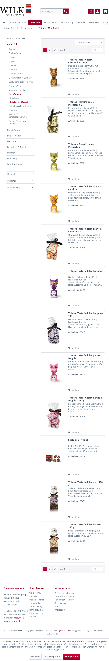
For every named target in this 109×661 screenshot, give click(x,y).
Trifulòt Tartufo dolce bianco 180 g (84, 526)
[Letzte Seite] (55, 50)
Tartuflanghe (15, 94)
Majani (12, 61)
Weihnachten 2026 (16, 38)
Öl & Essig (12, 158)
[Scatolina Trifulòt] (54, 457)
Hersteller (12, 174)
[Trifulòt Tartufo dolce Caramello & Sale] (54, 77)
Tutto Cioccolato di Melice (21, 106)
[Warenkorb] (105, 11)
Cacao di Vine (15, 86)
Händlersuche (36, 609)
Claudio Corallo (16, 73)
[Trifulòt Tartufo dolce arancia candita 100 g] (54, 246)
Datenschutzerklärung (65, 596)
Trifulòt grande (16, 98)
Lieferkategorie (14, 187)
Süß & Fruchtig (14, 135)
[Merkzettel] (91, 11)
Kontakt (33, 616)
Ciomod (12, 65)
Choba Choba (15, 53)
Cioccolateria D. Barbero (20, 77)
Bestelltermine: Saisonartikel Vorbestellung (36, 603)
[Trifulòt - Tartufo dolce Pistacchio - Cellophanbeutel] (54, 119)
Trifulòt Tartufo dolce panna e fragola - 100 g (85, 399)
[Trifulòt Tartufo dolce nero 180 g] (54, 500)
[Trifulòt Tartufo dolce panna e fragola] (54, 373)
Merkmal (11, 180)
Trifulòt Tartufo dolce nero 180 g (85, 483)
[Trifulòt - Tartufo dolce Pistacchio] (54, 162)
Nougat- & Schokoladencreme (18, 115)
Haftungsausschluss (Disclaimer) (64, 601)
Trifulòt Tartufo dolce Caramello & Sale (80, 61)
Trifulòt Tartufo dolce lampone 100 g (85, 314)
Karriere (33, 596)
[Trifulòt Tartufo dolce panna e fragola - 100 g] (54, 415)
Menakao (13, 69)
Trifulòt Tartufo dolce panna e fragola (85, 357)
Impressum (59, 609)
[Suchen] (66, 11)
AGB (56, 606)
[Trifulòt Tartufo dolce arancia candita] (54, 204)
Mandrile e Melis (17, 90)
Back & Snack (13, 130)
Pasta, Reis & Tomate (17, 147)
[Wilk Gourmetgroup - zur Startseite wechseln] (15, 10)
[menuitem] (54, 11)
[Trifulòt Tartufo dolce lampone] (54, 288)
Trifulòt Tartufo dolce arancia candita (85, 188)
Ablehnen (35, 656)
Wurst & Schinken (15, 164)
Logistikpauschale (64, 630)
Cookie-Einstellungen (64, 593)
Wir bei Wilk (35, 593)
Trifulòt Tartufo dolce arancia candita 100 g (85, 230)
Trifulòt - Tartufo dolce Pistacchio (81, 145)
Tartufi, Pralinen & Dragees (17, 122)
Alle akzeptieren (52, 656)
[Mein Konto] (97, 11)
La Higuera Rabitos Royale (21, 81)
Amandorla (14, 110)
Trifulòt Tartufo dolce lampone (85, 271)
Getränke (11, 141)
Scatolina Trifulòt (78, 439)
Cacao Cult (12, 44)
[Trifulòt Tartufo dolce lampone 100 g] (54, 331)
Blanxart (13, 57)
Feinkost (11, 152)
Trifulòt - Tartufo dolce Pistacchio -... (81, 103)
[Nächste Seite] (50, 50)
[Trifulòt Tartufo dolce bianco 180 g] (54, 542)
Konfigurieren (71, 656)
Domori (12, 49)
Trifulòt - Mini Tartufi (19, 102)
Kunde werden (36, 613)
